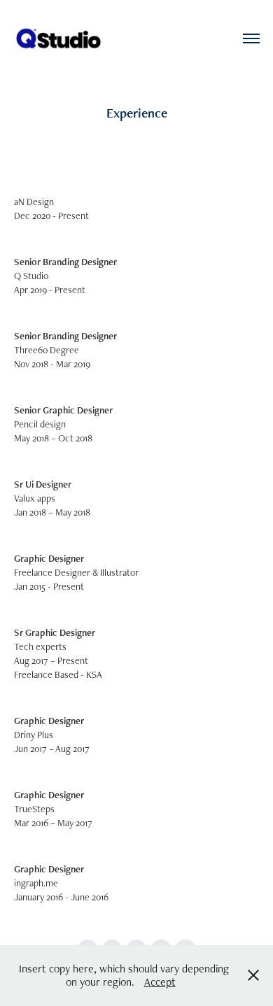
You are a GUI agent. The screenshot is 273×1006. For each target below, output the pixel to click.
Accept (160, 982)
